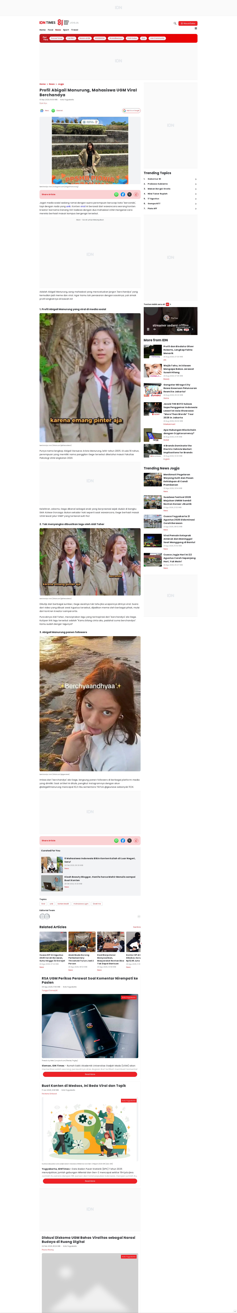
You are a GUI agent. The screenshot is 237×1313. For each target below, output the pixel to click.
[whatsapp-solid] (116, 194)
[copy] (136, 194)
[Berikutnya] (141, 1070)
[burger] (196, 28)
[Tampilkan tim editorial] (139, 916)
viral (83, 206)
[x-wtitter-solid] (129, 194)
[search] (175, 23)
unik (68, 206)
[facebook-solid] (123, 194)
